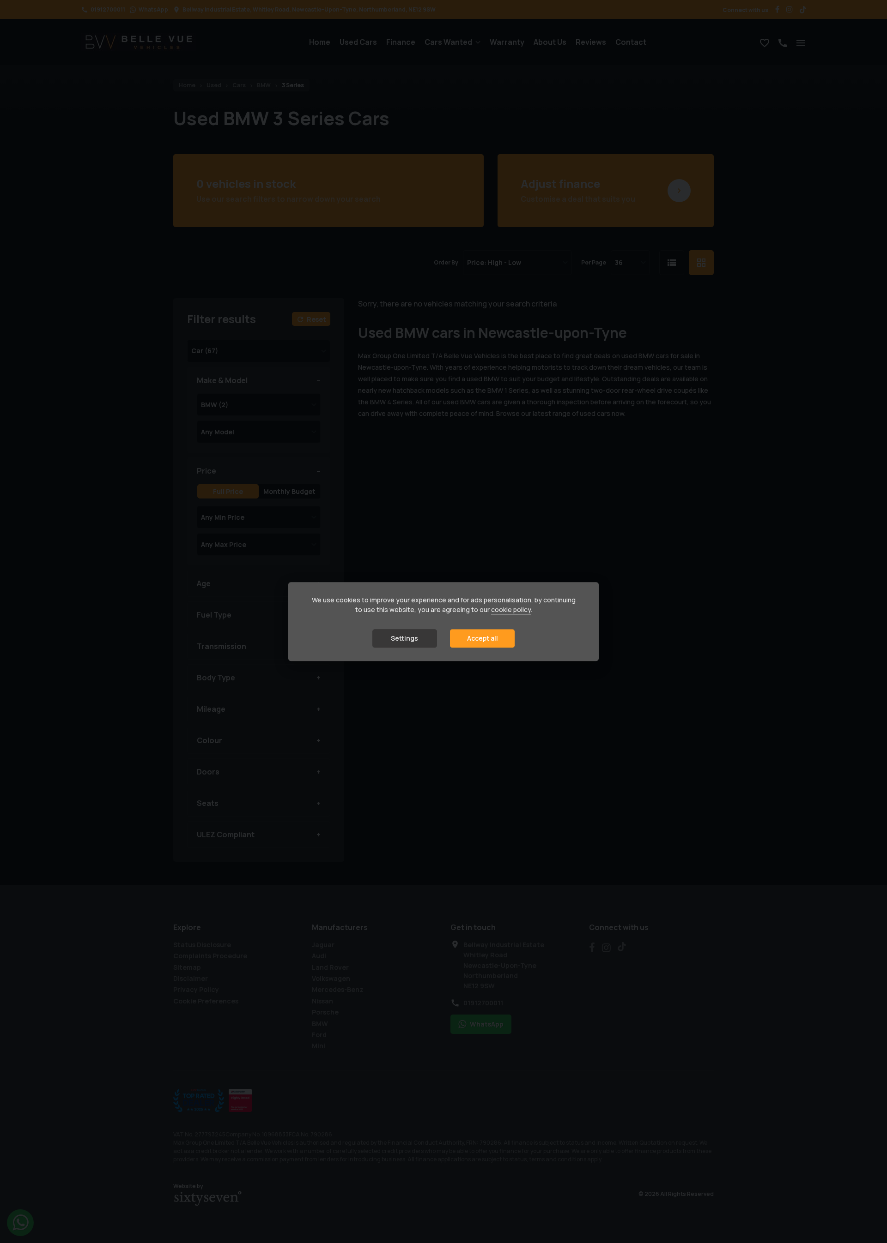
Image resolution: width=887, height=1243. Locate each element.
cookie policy (511, 610)
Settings (404, 638)
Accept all (482, 638)
